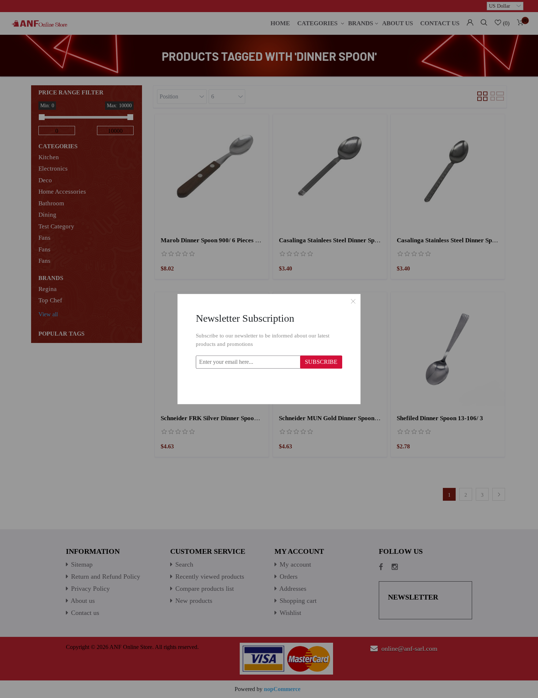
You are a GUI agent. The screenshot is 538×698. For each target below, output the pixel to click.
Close (353, 301)
